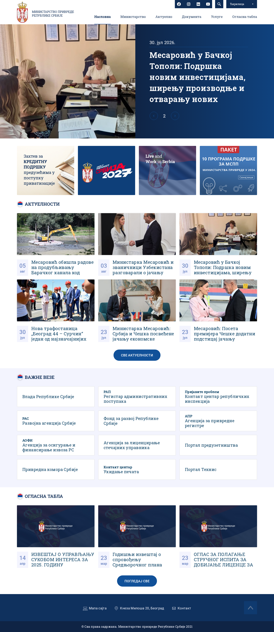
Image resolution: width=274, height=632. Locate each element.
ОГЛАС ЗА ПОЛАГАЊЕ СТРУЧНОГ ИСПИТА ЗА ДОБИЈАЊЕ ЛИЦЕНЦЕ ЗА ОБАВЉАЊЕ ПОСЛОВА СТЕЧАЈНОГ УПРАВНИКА (218, 536)
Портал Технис (218, 469)
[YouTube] (208, 4)
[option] (137, 81)
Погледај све (137, 581)
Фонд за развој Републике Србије (137, 421)
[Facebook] (179, 4)
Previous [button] (154, 116)
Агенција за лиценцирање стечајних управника (137, 445)
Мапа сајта (98, 608)
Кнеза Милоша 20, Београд (142, 608)
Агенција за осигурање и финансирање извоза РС (55, 445)
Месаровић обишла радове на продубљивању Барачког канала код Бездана (56, 244)
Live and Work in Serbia (167, 170)
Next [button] (175, 116)
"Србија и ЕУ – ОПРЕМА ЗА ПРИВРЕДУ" (106, 170)
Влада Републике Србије (55, 397)
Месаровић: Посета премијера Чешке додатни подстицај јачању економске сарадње (218, 310)
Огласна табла (244, 16)
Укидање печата (137, 469)
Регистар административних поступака (137, 397)
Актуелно (163, 16)
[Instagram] (189, 4)
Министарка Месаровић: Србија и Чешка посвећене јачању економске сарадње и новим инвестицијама (137, 310)
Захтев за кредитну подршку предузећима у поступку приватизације (45, 170)
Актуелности (42, 204)
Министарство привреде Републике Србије (53, 13)
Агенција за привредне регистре (218, 421)
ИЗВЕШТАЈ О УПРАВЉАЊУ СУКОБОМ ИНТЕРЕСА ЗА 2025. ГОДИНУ (56, 536)
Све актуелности (137, 355)
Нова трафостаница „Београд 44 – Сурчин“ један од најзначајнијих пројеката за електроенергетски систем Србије (56, 310)
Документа (191, 16)
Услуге (217, 16)
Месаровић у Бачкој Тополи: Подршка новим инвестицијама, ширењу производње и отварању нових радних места (137, 81)
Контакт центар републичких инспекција (218, 397)
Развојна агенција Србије (55, 421)
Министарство (133, 16)
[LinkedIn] (198, 4)
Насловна (102, 16)
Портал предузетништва (218, 445)
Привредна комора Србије (55, 469)
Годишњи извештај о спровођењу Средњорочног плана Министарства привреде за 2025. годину (137, 536)
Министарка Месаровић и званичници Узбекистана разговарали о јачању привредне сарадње (137, 244)
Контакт (184, 608)
